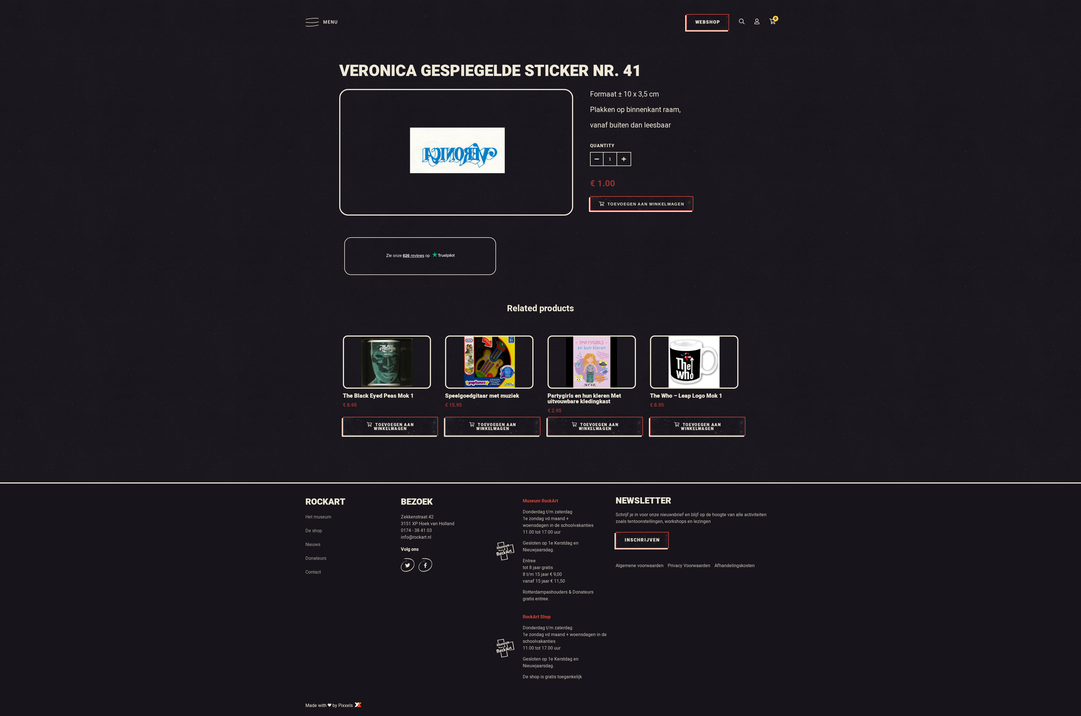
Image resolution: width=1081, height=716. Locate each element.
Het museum (318, 517)
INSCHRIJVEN (642, 540)
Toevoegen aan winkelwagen (645, 204)
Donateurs (315, 558)
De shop (313, 530)
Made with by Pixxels (329, 705)
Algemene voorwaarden (640, 565)
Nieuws (312, 544)
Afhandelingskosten (734, 565)
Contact (313, 572)
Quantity (602, 145)
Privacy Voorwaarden (689, 565)
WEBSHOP (707, 22)
